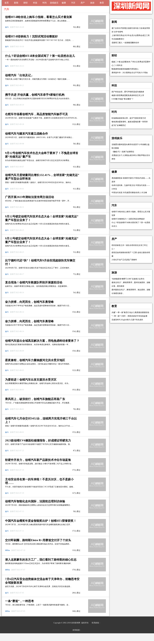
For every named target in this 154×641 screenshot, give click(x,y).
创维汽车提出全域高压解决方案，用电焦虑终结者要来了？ (42, 340)
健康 (64, 3)
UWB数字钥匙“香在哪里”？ (123, 99)
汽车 (73, 3)
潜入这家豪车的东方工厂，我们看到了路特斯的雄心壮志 (41, 559)
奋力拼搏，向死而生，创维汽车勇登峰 (29, 301)
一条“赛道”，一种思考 (19, 601)
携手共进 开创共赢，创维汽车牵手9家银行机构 (35, 94)
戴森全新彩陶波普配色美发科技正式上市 (128, 95)
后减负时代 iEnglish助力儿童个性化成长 (127, 320)
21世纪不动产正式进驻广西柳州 (124, 260)
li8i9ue (7, 550)
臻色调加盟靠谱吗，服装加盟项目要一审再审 (130, 122)
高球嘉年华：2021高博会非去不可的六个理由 (130, 73)
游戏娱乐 (54, 3)
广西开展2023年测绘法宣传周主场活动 (29, 197)
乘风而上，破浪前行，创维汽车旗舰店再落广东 (35, 399)
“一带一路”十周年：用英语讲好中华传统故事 (129, 316)
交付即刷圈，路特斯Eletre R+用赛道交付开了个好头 (38, 540)
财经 (25, 3)
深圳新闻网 (75, 623)
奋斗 (7, 27)
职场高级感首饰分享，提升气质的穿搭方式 (129, 118)
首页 (7, 3)
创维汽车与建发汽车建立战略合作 (26, 133)
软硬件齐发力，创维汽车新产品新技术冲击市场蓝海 (38, 459)
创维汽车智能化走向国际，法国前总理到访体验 (35, 501)
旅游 (92, 3)
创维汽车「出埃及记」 (19, 75)
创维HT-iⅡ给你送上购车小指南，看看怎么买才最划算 (38, 17)
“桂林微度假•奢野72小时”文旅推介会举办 (128, 279)
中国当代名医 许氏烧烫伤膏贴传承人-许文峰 (129, 192)
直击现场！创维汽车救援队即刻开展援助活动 (33, 282)
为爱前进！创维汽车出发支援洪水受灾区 (31, 379)
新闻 (16, 3)
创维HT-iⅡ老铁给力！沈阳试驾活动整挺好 (31, 36)
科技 (35, 3)
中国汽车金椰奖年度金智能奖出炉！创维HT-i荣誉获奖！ (40, 520)
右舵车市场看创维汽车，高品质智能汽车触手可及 (36, 114)
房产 (83, 3)
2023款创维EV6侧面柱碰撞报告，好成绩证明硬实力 (38, 440)
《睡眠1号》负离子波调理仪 (123, 152)
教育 (102, 3)
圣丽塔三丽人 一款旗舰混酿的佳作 (125, 43)
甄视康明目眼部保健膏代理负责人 (125, 69)
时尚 (45, 3)
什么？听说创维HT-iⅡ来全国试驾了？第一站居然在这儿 (40, 55)
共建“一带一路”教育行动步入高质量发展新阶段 (130, 312)
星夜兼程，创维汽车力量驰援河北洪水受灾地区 (35, 360)
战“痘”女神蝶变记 (119, 125)
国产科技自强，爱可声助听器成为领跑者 (128, 92)
